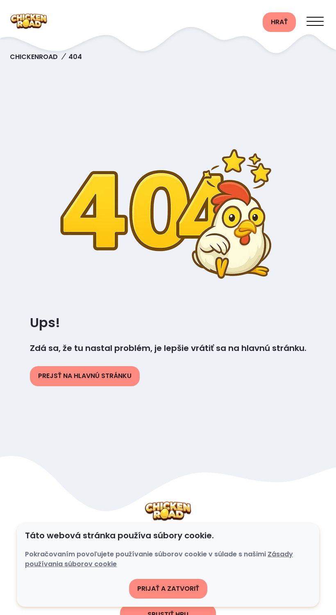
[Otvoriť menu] (315, 22)
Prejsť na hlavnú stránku (85, 375)
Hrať (279, 22)
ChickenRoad (34, 56)
